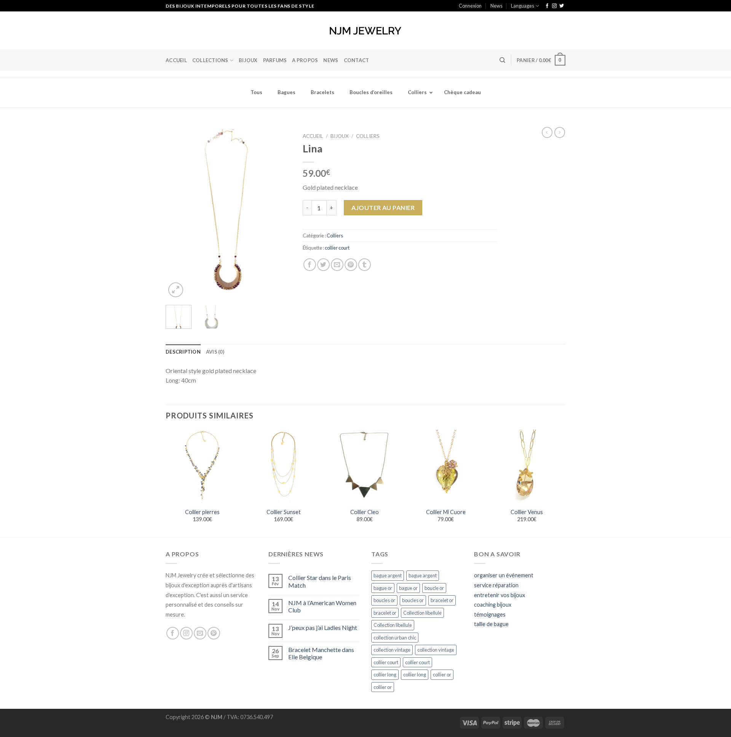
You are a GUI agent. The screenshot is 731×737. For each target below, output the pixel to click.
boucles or (384, 600)
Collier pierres (202, 512)
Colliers (368, 136)
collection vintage (391, 650)
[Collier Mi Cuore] (445, 466)
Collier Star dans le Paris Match (319, 581)
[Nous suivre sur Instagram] (554, 6)
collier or (442, 674)
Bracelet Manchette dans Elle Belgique (321, 653)
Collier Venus (527, 512)
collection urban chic (394, 637)
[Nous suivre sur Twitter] (561, 6)
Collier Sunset (284, 512)
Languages (522, 6)
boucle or (434, 588)
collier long (384, 674)
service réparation (496, 585)
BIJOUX (248, 60)
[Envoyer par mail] (337, 264)
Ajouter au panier (383, 207)
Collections (210, 60)
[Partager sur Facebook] (309, 264)
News (496, 6)
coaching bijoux (492, 604)
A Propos (305, 60)
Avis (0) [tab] (215, 352)
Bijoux (339, 136)
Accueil (176, 60)
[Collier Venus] (526, 466)
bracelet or (442, 600)
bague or (382, 588)
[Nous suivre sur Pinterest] (213, 633)
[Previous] (178, 214)
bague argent (387, 575)
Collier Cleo (364, 512)
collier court (337, 248)
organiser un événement (503, 575)
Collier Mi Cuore (446, 512)
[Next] (279, 214)
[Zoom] (175, 289)
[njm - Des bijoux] (365, 30)
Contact (356, 60)
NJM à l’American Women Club (322, 606)
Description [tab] (183, 352)
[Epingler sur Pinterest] (351, 264)
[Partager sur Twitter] (323, 264)
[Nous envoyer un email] (200, 633)
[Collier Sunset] (283, 466)
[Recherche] (502, 60)
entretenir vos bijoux (499, 595)
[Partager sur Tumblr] (364, 264)
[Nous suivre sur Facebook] (547, 6)
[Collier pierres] (202, 466)
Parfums (275, 60)
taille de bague (491, 624)
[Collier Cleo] (364, 466)
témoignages (490, 614)
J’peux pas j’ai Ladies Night (322, 627)
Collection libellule (422, 613)
